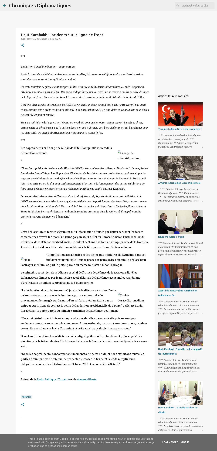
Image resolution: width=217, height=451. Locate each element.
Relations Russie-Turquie (171, 237)
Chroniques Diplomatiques (40, 5)
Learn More (170, 442)
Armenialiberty (87, 379)
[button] (23, 45)
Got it (185, 442)
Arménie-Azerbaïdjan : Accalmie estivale (179, 183)
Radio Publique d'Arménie (53, 379)
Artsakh (26, 397)
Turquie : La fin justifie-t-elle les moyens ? (180, 129)
